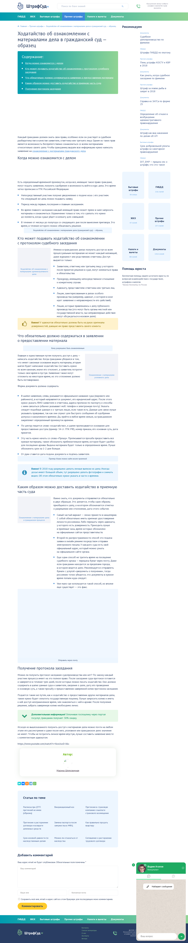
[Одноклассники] (27, 783)
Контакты (85, 928)
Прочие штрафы (73, 16)
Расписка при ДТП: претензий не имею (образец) (32, 810)
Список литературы (89, 930)
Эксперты (85, 936)
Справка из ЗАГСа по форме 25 (155, 103)
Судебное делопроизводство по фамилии (152, 39)
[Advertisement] (68, 116)
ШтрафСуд (37, 6)
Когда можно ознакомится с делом (44, 63)
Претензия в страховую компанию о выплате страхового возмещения (97, 810)
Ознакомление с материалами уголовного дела (101, 376)
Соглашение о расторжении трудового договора (98, 839)
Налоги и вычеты (96, 16)
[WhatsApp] (34, 783)
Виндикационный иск (64, 807)
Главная (23, 26)
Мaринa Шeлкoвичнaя (68, 770)
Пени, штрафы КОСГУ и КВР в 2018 (155, 64)
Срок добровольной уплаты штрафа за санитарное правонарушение (155, 148)
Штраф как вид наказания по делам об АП (154, 134)
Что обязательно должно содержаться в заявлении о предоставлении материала (69, 77)
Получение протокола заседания (43, 88)
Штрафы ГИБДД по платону (155, 52)
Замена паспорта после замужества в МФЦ (65, 824)
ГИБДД (21, 16)
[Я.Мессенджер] (19, 783)
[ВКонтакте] (23, 783)
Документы (117, 16)
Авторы (84, 939)
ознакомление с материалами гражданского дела (59, 151)
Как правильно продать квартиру (96, 824)
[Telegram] (30, 783)
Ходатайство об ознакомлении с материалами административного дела (34, 271)
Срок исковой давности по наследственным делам (35, 839)
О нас (84, 933)
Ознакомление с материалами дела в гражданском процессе (34, 518)
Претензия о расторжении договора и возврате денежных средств (35, 825)
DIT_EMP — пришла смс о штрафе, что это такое (153, 163)
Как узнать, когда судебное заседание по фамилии (155, 77)
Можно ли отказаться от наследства (66, 839)
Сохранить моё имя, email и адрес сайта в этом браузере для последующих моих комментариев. (67, 899)
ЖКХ (32, 16)
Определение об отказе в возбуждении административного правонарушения (154, 118)
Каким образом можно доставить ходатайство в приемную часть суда (63, 83)
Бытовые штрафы (50, 16)
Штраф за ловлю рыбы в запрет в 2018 (153, 90)
